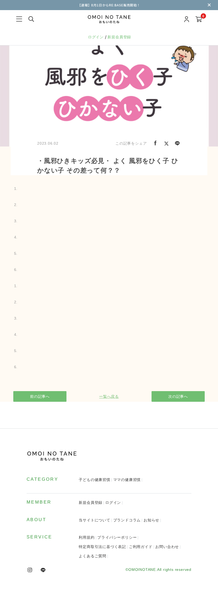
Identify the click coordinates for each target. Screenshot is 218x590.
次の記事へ (178, 396)
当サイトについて (94, 520)
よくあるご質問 (92, 556)
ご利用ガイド (141, 547)
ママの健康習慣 (127, 480)
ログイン (96, 37)
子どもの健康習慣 (94, 480)
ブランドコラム (127, 520)
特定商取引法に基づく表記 (102, 547)
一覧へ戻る (109, 396)
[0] (198, 19)
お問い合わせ (167, 547)
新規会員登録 (119, 37)
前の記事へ (40, 396)
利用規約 (86, 537)
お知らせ (151, 520)
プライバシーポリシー (117, 537)
